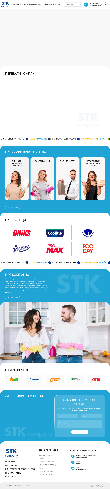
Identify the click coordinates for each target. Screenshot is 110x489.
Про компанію (13, 472)
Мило (41, 468)
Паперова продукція (46, 471)
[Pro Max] (55, 248)
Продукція (11, 465)
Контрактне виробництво (20, 469)
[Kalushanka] (88, 233)
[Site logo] (5, 4)
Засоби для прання (45, 455)
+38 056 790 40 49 (81, 462)
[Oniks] (21, 233)
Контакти (10, 476)
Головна (10, 461)
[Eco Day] (88, 248)
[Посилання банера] (17, 178)
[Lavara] (21, 248)
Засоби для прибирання (47, 461)
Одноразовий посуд (46, 474)
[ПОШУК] (81, 4)
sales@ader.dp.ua (81, 468)
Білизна (41, 458)
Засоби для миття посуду (47, 465)
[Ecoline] (55, 233)
